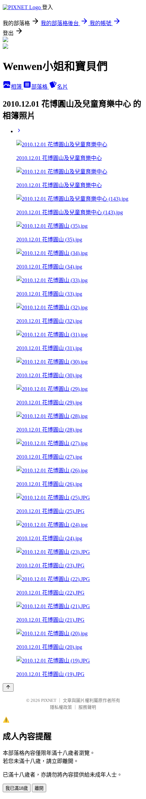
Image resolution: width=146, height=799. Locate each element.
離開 (39, 788)
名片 (62, 87)
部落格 (40, 87)
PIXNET (48, 700)
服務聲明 (87, 707)
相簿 (17, 87)
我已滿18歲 (16, 788)
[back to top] (8, 687)
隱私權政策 (61, 707)
